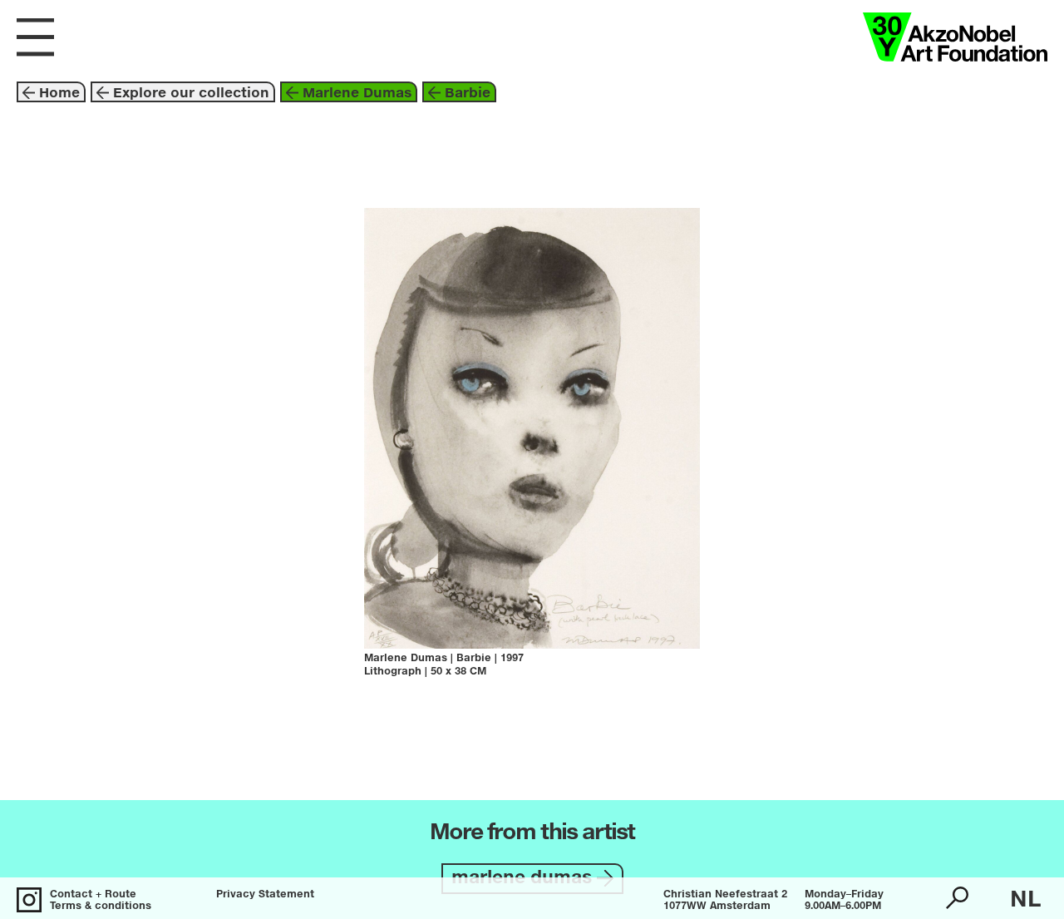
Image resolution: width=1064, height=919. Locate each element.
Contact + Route (93, 895)
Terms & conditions (100, 907)
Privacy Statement (265, 895)
